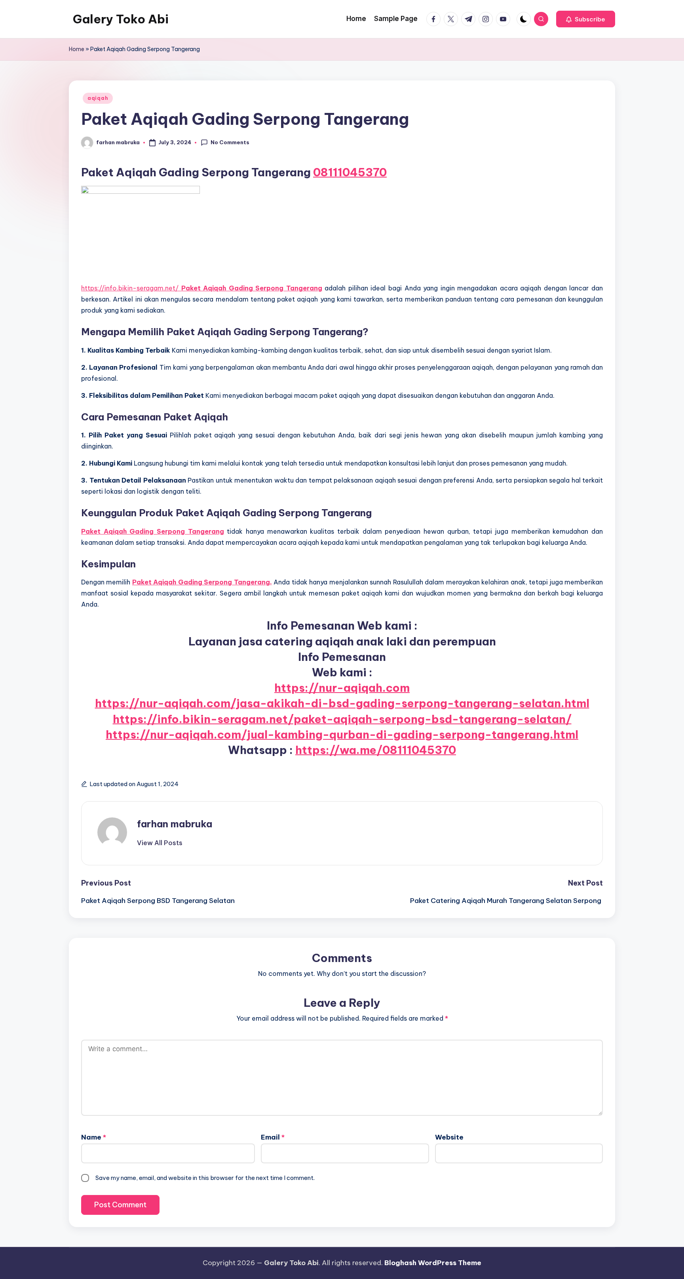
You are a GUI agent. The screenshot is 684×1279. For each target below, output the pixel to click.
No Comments (230, 142)
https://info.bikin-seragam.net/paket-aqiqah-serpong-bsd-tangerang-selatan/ (342, 719)
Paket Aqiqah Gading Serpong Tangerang (251, 288)
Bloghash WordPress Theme (432, 1262)
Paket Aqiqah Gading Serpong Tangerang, (202, 582)
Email (273, 1137)
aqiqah (97, 98)
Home (76, 49)
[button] (585, 19)
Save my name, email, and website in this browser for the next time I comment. (205, 1178)
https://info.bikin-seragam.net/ (131, 288)
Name (93, 1137)
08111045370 (350, 172)
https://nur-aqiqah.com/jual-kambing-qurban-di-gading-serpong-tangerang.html (342, 734)
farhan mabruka (174, 824)
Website (449, 1137)
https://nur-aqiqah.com (342, 688)
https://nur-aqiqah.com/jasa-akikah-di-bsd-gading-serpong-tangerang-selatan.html (342, 703)
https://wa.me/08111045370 (375, 750)
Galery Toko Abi (121, 19)
